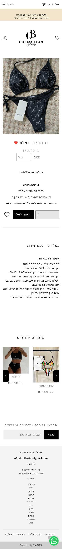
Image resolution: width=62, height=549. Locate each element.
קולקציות (31, 484)
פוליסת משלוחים (35, 534)
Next (56, 376)
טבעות (31, 491)
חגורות (31, 515)
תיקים (31, 508)
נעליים (31, 512)
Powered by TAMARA (31, 545)
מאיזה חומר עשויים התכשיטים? (31, 473)
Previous (6, 376)
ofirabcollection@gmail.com (31, 458)
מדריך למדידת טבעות (31, 469)
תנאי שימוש (49, 534)
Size (37, 157)
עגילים (31, 494)
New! (31, 487)
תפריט (10, 4)
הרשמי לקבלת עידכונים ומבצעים (31, 425)
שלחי (51, 435)
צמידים (31, 498)
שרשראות (31, 501)
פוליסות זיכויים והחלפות (15, 534)
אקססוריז (31, 519)
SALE (31, 522)
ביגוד (31, 505)
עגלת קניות (53, 4)
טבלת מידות (35, 245)
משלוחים (53, 245)
